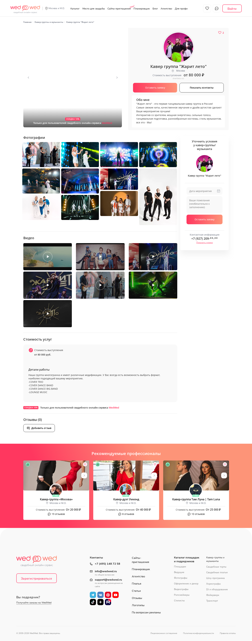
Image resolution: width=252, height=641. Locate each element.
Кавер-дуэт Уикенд (126, 499)
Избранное (207, 8)
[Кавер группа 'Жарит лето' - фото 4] (119, 154)
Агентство (166, 8)
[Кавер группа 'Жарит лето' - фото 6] (41, 181)
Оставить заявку (204, 219)
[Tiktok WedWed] (93, 602)
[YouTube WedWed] (115, 595)
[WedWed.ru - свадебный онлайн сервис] (25, 7)
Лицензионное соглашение (163, 633)
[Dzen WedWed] (100, 602)
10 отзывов (198, 514)
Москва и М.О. (57, 8)
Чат (217, 8)
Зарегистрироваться (36, 578)
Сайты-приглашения (119, 8)
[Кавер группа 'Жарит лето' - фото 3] (80, 154)
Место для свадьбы (93, 8)
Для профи (181, 8)
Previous (28, 77)
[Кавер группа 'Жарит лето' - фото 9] (158, 196)
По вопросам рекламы (146, 612)
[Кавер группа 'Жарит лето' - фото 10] (119, 203)
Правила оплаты (228, 633)
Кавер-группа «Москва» (56, 499)
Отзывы (137, 598)
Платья (136, 584)
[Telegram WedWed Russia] (93, 595)
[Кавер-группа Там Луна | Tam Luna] (196, 476)
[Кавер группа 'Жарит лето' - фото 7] (80, 181)
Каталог (75, 8)
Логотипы (138, 605)
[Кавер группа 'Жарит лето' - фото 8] (119, 179)
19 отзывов (58, 514)
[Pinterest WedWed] (108, 595)
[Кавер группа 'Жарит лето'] (72, 77)
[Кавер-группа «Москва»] (56, 476)
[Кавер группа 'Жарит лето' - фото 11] (41, 207)
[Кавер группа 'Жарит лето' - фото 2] (41, 154)
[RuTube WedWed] (108, 602)
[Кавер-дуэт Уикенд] (126, 476)
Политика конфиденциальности (198, 633)
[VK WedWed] (100, 595)
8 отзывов (128, 514)
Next (117, 77)
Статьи (136, 591)
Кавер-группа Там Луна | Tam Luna (196, 499)
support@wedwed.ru (108, 579)
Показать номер (204, 242)
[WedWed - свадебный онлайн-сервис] (38, 562)
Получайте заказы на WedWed (33, 602)
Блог (155, 8)
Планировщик (142, 8)
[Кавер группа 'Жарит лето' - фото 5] (158, 154)
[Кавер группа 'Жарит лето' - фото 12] (80, 207)
